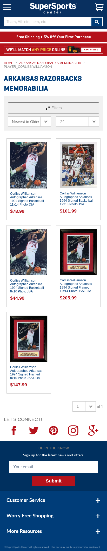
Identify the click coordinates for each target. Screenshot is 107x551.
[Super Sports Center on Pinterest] (53, 430)
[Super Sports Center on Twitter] (33, 430)
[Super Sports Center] (53, 7)
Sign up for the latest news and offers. (53, 454)
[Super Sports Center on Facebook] (14, 430)
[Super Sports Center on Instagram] (73, 430)
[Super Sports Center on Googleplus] (93, 430)
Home (8, 63)
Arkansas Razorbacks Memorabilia (50, 63)
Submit (54, 481)
